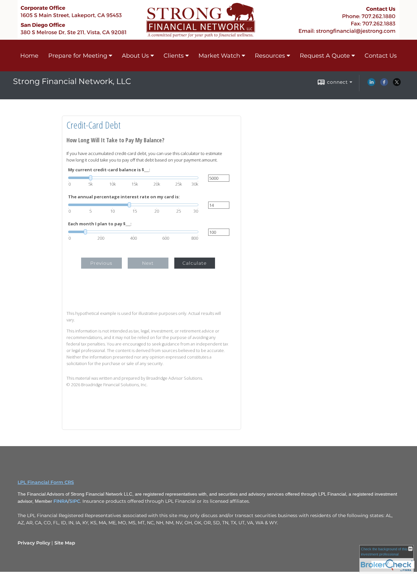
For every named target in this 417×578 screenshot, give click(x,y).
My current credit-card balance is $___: (109, 170)
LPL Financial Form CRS (46, 482)
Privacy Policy (34, 543)
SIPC (74, 501)
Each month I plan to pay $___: (100, 224)
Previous (101, 263)
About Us (135, 55)
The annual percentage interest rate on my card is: (124, 197)
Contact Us (381, 55)
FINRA (60, 501)
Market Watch (219, 55)
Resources (270, 55)
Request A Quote (325, 55)
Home (29, 55)
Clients (174, 55)
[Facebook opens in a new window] (384, 84)
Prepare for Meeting (77, 55)
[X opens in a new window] (397, 84)
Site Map (64, 543)
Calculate (194, 263)
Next (148, 263)
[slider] (133, 177)
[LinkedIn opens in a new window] (371, 84)
